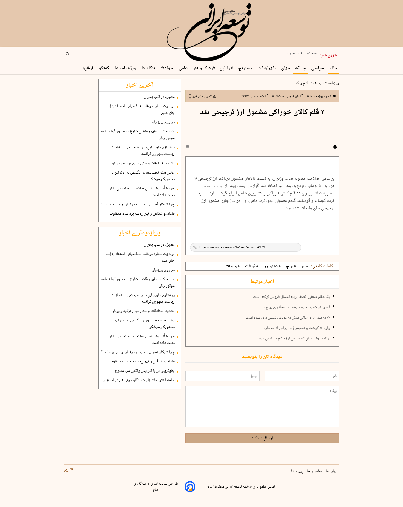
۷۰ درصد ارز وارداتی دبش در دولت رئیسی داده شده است (288, 318)
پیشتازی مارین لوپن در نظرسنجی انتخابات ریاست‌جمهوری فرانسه (143, 150)
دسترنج (245, 68)
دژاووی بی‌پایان (163, 122)
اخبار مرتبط (262, 281)
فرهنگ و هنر (204, 68)
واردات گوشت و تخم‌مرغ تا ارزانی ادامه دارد (297, 328)
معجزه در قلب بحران (301, 51)
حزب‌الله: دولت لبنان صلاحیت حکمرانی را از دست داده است (142, 192)
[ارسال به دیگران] (188, 147)
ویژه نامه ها (126, 68)
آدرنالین (227, 68)
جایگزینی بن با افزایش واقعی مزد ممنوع (145, 371)
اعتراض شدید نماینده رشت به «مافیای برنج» (296, 307)
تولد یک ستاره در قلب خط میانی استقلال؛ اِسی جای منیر (139, 109)
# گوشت (251, 266)
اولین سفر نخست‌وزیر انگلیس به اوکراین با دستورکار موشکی (143, 176)
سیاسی (318, 68)
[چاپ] (335, 147)
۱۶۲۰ (318, 96)
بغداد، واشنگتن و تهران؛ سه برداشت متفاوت (142, 214)
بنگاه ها (148, 68)
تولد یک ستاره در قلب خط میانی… (290, 58)
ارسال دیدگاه (262, 438)
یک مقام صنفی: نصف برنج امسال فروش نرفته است (291, 297)
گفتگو (104, 68)
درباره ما (332, 471)
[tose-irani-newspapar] (210, 32)
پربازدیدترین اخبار (139, 233)
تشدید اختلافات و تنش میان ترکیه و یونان (143, 163)
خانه (333, 68)
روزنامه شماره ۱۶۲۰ (324, 83)
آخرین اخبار (139, 85)
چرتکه (301, 68)
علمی (184, 68)
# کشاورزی (272, 266)
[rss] (66, 471)
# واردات (233, 266)
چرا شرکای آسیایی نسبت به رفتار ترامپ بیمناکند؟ (138, 204)
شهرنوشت (267, 68)
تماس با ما (315, 471)
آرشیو (88, 68)
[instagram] (71, 471)
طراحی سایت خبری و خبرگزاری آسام (156, 487)
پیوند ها (297, 471)
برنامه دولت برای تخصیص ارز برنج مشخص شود (294, 338)
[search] (72, 55)
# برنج (291, 266)
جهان (285, 68)
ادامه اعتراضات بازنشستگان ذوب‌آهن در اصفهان (139, 380)
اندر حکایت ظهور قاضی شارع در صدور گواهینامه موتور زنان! (138, 134)
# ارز (304, 266)
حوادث (167, 68)
